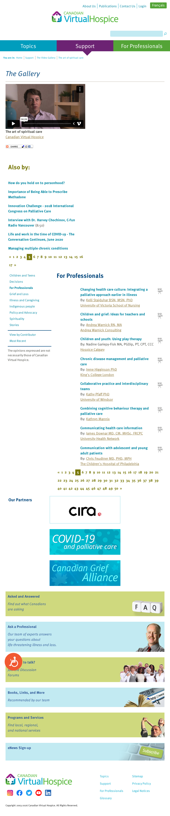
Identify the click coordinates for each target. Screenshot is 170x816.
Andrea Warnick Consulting (100, 330)
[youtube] (38, 793)
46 (93, 488)
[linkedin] (48, 793)
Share (19, 146)
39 (156, 480)
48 (105, 488)
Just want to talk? (21, 662)
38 (151, 480)
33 (122, 480)
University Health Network (99, 438)
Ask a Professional (22, 626)
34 (128, 480)
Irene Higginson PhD (101, 369)
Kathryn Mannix (98, 418)
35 (133, 480)
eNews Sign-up (19, 747)
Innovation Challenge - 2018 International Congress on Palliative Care (41, 208)
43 (76, 488)
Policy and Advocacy (23, 312)
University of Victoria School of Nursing (110, 305)
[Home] (85, 12)
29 (100, 480)
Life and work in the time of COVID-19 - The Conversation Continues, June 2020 (41, 236)
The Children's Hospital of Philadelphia (109, 463)
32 (116, 480)
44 (82, 488)
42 (71, 488)
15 (76, 256)
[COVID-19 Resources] (85, 542)
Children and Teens (22, 275)
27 (88, 480)
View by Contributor (23, 334)
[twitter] (29, 793)
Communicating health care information (111, 428)
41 (65, 488)
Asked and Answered (24, 596)
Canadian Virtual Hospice (25, 136)
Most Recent (18, 340)
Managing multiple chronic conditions (38, 248)
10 (50, 256)
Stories (14, 324)
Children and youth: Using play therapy (111, 338)
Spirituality (17, 318)
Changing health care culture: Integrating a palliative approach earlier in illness (114, 292)
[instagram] (10, 793)
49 (111, 488)
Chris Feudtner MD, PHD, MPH (108, 458)
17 (10, 264)
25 (77, 480)
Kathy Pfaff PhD (97, 394)
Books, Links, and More (26, 692)
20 (151, 472)
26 (82, 480)
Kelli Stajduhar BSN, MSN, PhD (109, 300)
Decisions (16, 281)
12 (60, 256)
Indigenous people (22, 306)
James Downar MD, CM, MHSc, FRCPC (114, 433)
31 (111, 480)
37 (145, 480)
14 (71, 256)
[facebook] (19, 793)
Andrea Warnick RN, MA (104, 324)
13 (65, 256)
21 (156, 472)
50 (116, 488)
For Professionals (21, 287)
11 (55, 256)
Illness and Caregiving (24, 300)
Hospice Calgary (92, 349)
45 (88, 488)
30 (105, 480)
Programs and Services (26, 717)
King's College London (97, 374)
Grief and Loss (19, 294)
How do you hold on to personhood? (36, 182)
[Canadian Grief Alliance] (85, 573)
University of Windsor (96, 399)
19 (145, 472)
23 (65, 480)
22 (60, 480)
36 (139, 480)
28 (94, 480)
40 (60, 488)
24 (71, 480)
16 (81, 256)
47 (99, 488)
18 (140, 472)
